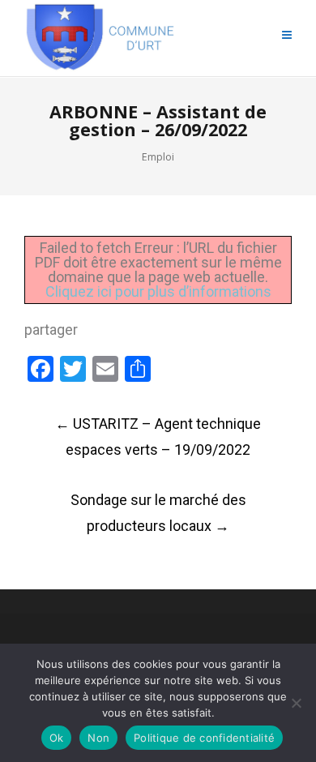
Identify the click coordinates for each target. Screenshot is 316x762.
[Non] (296, 703)
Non (98, 737)
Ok (56, 737)
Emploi (158, 157)
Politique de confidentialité (204, 737)
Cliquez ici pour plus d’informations (158, 291)
